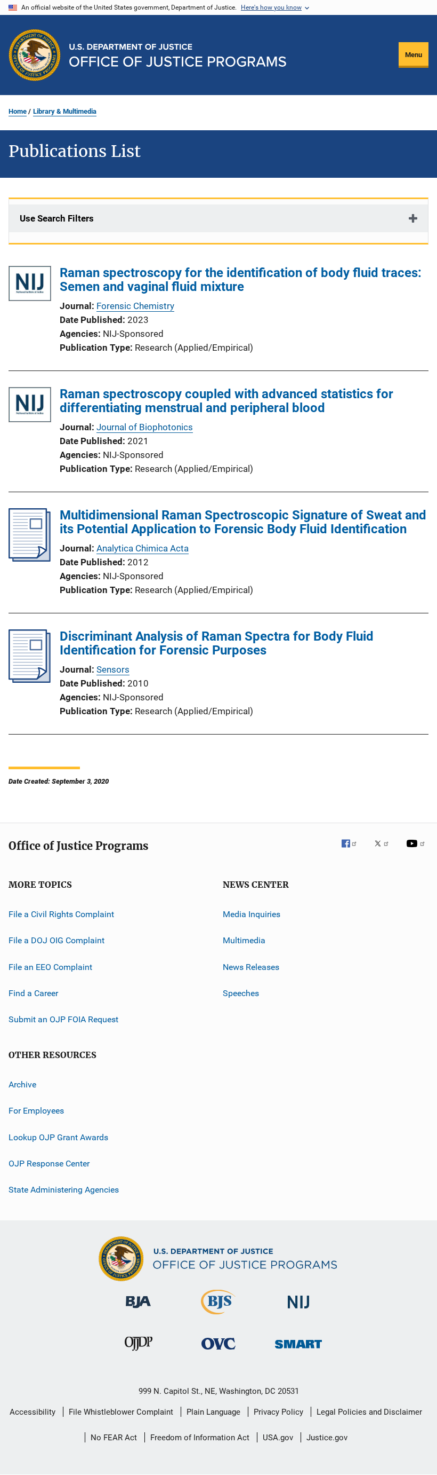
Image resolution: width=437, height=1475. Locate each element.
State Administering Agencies (64, 1190)
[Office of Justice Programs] (35, 55)
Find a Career (33, 993)
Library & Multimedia (64, 111)
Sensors (113, 669)
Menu (413, 55)
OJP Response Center (49, 1163)
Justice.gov (326, 1437)
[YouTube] (417, 851)
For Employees (36, 1111)
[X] (385, 851)
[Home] (177, 55)
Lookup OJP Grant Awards (58, 1137)
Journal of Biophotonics (144, 427)
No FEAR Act (114, 1437)
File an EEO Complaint (50, 967)
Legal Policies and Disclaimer (369, 1412)
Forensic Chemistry (135, 306)
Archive (22, 1084)
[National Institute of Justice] (298, 1310)
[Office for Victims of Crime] (218, 1351)
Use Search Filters (57, 218)
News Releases (251, 967)
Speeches (241, 993)
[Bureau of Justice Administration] (138, 1310)
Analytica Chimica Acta (142, 548)
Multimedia (244, 940)
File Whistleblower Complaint (121, 1412)
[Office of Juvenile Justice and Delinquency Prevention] (138, 1353)
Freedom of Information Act (199, 1437)
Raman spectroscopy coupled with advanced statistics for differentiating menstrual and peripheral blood (226, 401)
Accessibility (32, 1412)
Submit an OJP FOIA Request (63, 1019)
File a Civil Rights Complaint (61, 914)
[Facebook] (353, 851)
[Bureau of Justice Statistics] (218, 1316)
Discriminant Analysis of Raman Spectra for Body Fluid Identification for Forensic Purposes (217, 643)
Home (18, 111)
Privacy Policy (278, 1412)
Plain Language (213, 1412)
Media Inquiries (251, 914)
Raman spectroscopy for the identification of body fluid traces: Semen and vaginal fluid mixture (241, 279)
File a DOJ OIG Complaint (56, 940)
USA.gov (278, 1437)
